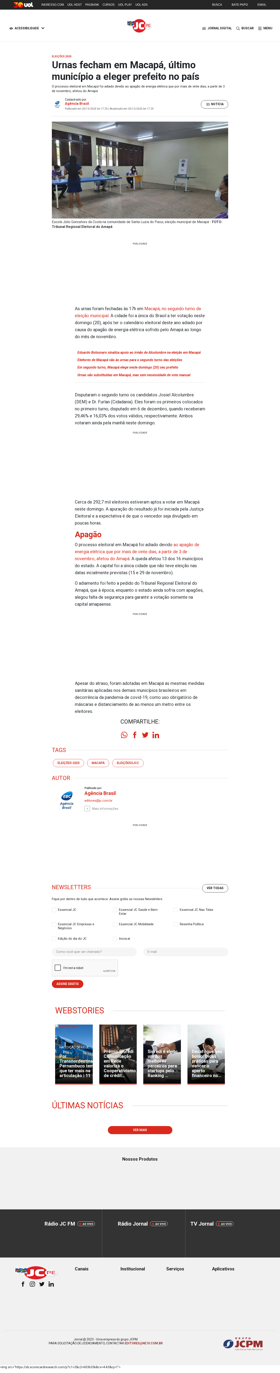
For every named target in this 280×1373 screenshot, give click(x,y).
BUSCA (217, 4)
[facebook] (135, 735)
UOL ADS (141, 4)
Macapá (98, 763)
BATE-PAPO (240, 4)
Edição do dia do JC (72, 939)
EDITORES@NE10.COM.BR (144, 1343)
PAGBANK (92, 4)
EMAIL (261, 4)
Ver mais (140, 1130)
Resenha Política (192, 924)
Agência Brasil (77, 103)
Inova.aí (124, 939)
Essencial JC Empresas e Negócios (76, 924)
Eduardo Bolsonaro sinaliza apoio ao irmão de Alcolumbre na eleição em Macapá (139, 352)
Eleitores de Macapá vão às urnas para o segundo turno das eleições (129, 360)
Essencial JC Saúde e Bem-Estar (139, 910)
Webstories (79, 1010)
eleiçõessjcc (128, 763)
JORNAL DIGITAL (220, 28)
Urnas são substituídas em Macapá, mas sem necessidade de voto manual (133, 375)
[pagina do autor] (66, 800)
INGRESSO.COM (52, 4)
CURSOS (109, 4)
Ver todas (215, 888)
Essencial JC (67, 910)
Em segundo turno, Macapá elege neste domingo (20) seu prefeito (127, 367)
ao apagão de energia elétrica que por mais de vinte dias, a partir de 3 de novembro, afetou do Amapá (137, 551)
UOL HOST (74, 4)
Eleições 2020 (68, 763)
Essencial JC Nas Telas (196, 910)
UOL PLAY (125, 4)
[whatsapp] (124, 735)
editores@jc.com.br (98, 801)
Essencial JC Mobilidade (136, 924)
